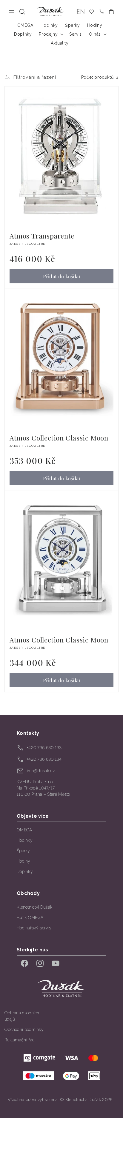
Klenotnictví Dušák (34, 907)
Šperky (23, 850)
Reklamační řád (19, 1040)
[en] (80, 11)
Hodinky (25, 840)
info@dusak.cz (41, 770)
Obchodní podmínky (24, 1029)
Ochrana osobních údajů (21, 1015)
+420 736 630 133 (44, 747)
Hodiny (23, 861)
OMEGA (24, 830)
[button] (22, 12)
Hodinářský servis (34, 928)
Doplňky (25, 871)
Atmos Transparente (42, 235)
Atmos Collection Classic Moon (59, 437)
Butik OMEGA (30, 917)
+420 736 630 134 (44, 759)
